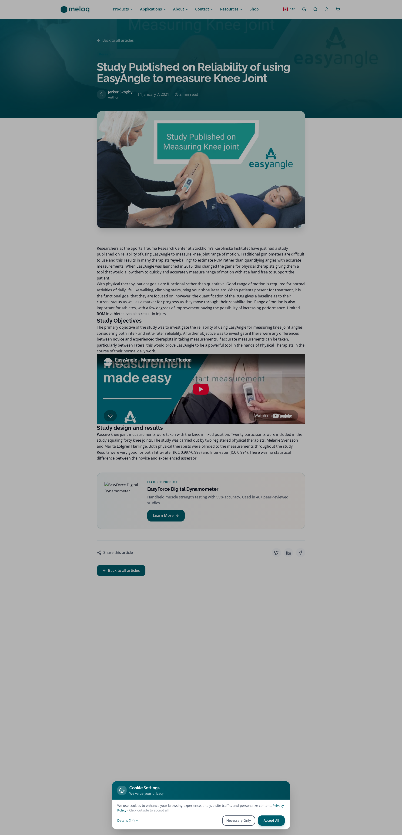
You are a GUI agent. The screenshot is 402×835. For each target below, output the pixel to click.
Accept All (271, 820)
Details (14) (125, 820)
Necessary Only (238, 820)
